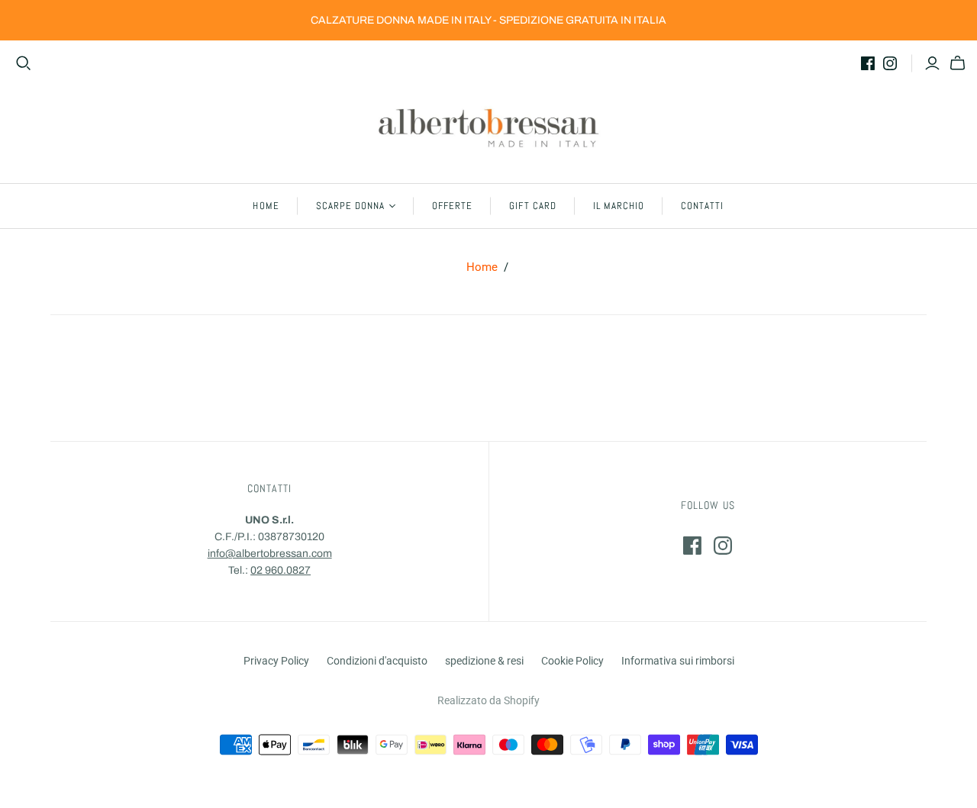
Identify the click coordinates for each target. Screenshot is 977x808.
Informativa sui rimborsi (677, 661)
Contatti (702, 205)
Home (266, 205)
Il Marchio (618, 205)
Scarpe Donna (350, 205)
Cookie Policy (572, 661)
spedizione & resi (484, 661)
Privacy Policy (276, 661)
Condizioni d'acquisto (377, 661)
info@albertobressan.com (270, 553)
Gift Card (532, 205)
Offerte (452, 205)
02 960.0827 (280, 570)
